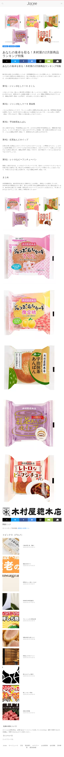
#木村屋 (12, 46)
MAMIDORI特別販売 (28, 600)
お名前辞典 (44, 745)
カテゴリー (35, 745)
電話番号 (27, 745)
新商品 (20, 528)
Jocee (5, 745)
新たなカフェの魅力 (28, 674)
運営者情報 (33, 747)
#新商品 (5, 46)
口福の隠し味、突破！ (29, 545)
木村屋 (24, 528)
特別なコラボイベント (29, 655)
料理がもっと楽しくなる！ (30, 582)
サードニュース (13, 745)
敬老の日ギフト (27, 564)
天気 (21, 745)
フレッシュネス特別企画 (29, 619)
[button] (2, 3)
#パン (17, 46)
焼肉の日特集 (26, 711)
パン (28, 528)
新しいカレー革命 (27, 692)
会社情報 (52, 745)
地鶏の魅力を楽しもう (29, 637)
